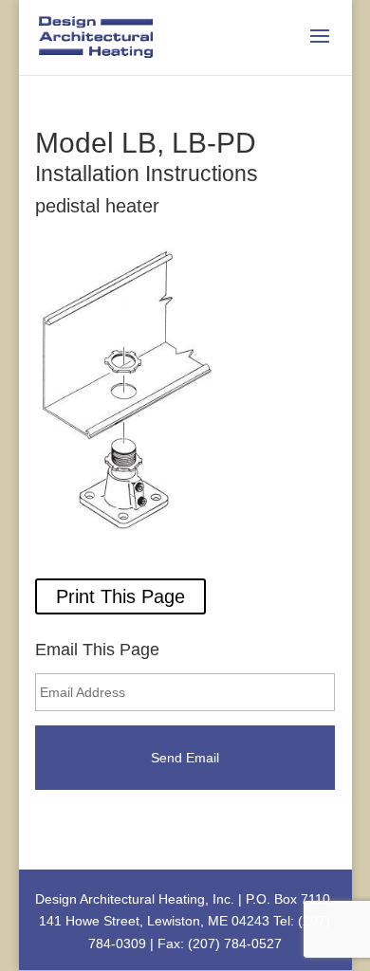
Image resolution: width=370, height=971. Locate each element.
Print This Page (120, 596)
